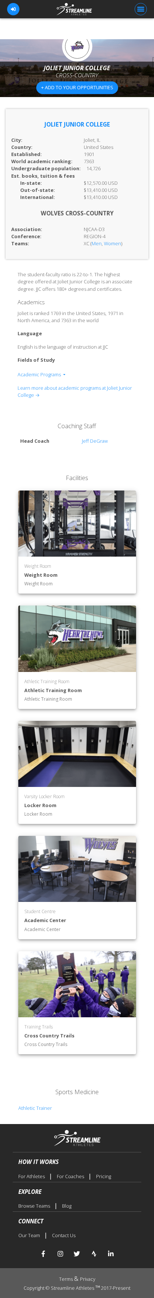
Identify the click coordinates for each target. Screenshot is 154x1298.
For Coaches (71, 1176)
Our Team (29, 1235)
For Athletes (32, 1176)
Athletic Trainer (35, 1108)
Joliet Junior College (77, 124)
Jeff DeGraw (95, 441)
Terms (66, 1279)
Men (97, 243)
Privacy (87, 1279)
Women (112, 243)
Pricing (103, 1176)
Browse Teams (34, 1205)
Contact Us (64, 1235)
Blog (66, 1205)
